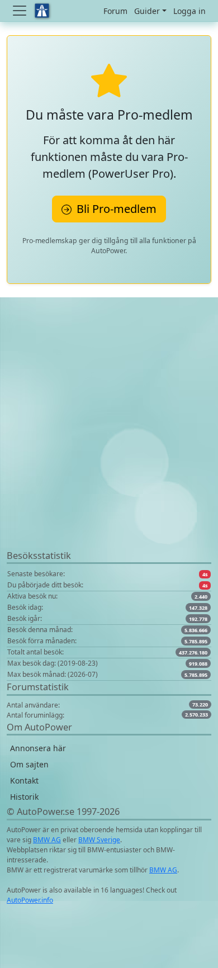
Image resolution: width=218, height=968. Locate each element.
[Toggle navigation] (21, 10)
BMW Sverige (99, 839)
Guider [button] (147, 11)
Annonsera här (38, 748)
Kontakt (24, 780)
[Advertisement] (109, 440)
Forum (115, 11)
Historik (24, 796)
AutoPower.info (30, 900)
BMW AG (47, 839)
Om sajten (29, 764)
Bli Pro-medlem (115, 208)
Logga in (189, 11)
